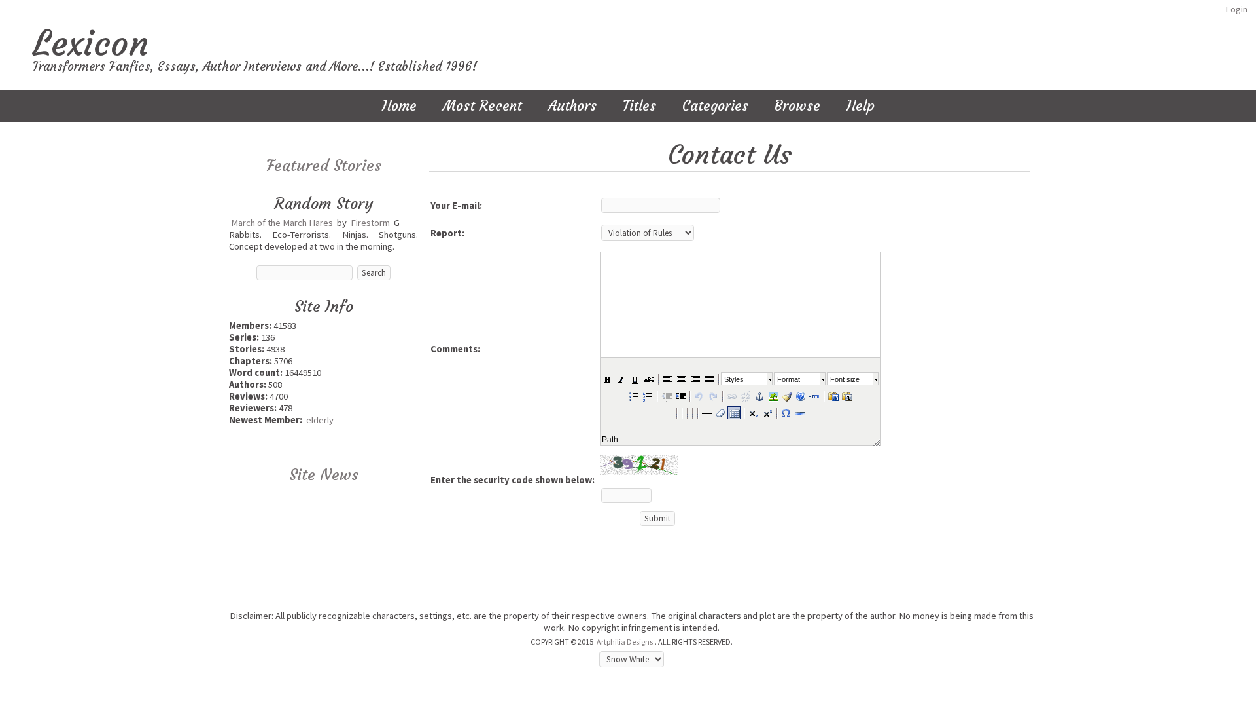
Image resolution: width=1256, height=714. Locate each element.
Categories (715, 106)
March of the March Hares (282, 223)
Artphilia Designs (625, 642)
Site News (323, 475)
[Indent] (679, 395)
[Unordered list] (633, 395)
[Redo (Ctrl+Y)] (712, 395)
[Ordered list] (647, 395)
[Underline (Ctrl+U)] (634, 378)
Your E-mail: (456, 206)
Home (399, 106)
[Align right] (694, 378)
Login (1236, 9)
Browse (797, 106)
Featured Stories (323, 166)
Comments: (455, 349)
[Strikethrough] (648, 378)
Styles (734, 379)
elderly (320, 420)
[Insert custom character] (785, 412)
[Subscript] (752, 412)
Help (860, 106)
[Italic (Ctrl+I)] (620, 378)
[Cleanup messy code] (786, 395)
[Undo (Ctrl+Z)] (698, 395)
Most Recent (482, 106)
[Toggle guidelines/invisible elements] (734, 412)
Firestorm (370, 223)
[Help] (800, 395)
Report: (447, 233)
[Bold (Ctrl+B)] (607, 378)
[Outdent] (665, 395)
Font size (845, 379)
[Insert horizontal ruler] (706, 412)
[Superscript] (766, 412)
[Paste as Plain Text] (846, 395)
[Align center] (681, 378)
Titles (639, 106)
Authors (572, 106)
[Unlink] (745, 395)
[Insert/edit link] (731, 395)
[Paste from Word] (832, 395)
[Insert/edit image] (772, 395)
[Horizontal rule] (799, 412)
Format (788, 379)
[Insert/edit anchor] (758, 395)
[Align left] (667, 378)
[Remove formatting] (720, 412)
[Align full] (708, 378)
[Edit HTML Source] (813, 395)
